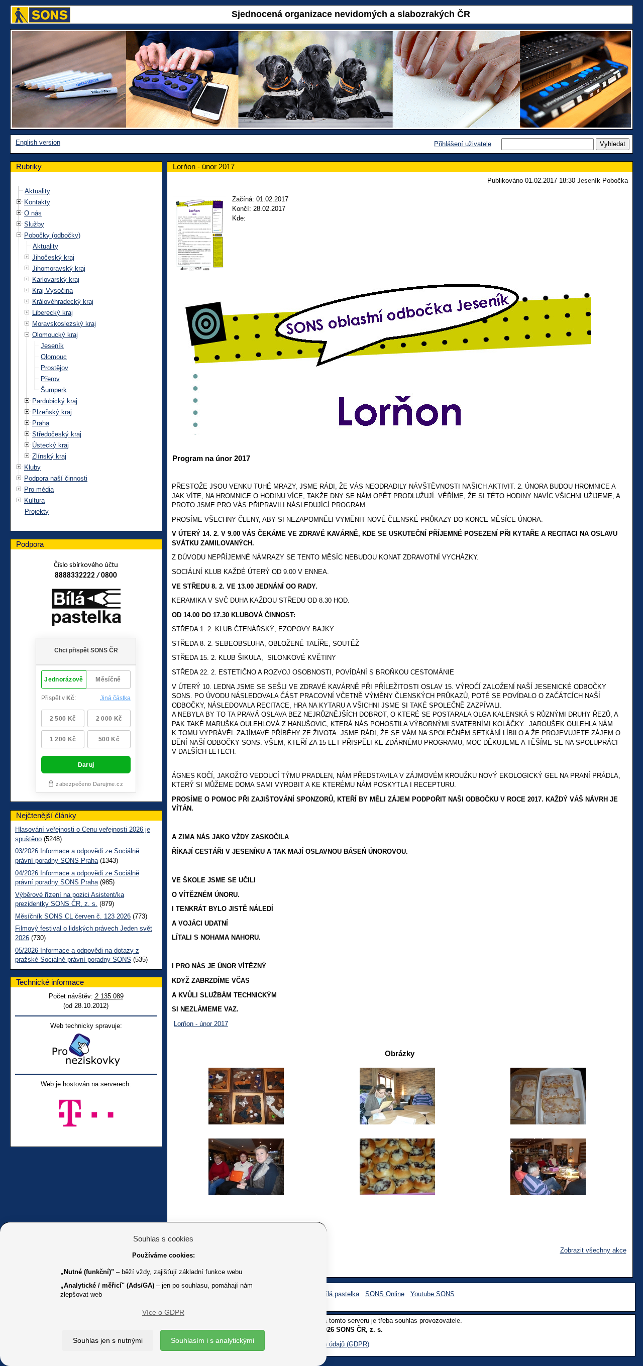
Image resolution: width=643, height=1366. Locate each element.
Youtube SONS (432, 1294)
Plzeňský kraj (52, 412)
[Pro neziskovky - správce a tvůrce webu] (86, 1049)
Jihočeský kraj (53, 257)
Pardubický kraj (54, 401)
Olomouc (54, 357)
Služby (34, 224)
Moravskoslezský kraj (64, 323)
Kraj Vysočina (52, 290)
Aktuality (37, 191)
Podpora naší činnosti (55, 478)
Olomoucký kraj (55, 334)
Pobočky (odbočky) (52, 235)
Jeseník (52, 346)
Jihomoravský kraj (58, 268)
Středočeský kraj (56, 434)
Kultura (34, 500)
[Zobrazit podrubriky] (19, 201)
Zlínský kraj (49, 456)
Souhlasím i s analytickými (212, 1340)
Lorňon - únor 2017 (201, 1024)
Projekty (37, 511)
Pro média (39, 489)
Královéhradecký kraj (62, 301)
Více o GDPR (163, 1312)
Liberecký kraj (52, 312)
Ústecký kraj (50, 445)
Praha (40, 423)
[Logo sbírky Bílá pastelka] (86, 609)
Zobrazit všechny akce (593, 1250)
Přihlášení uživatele (462, 144)
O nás (33, 213)
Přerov (50, 379)
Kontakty (37, 202)
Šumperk (54, 390)
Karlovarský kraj (55, 279)
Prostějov (54, 368)
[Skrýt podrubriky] (19, 235)
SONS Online (384, 1294)
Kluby (32, 467)
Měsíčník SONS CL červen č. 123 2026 (73, 916)
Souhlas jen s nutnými (108, 1340)
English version (38, 142)
